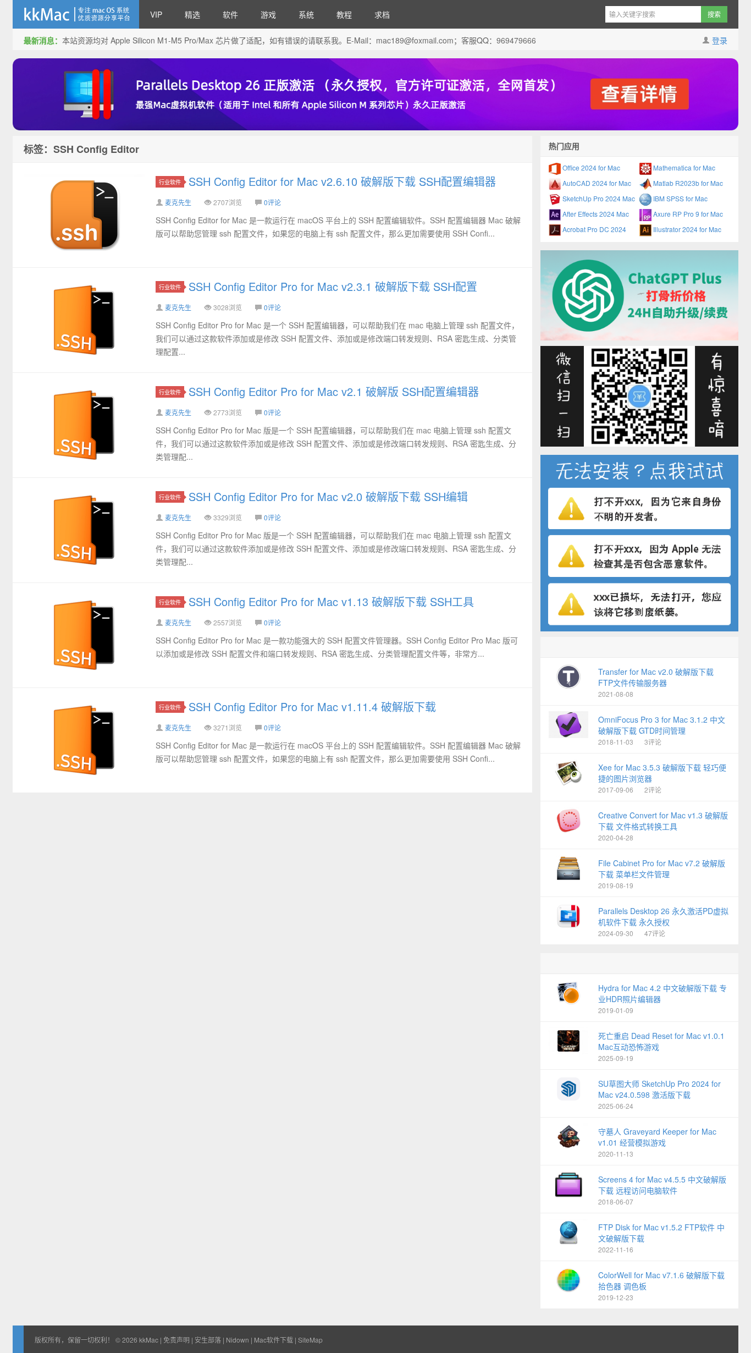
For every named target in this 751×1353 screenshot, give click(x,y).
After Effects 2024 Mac (595, 213)
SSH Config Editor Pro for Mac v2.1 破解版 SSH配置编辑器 (334, 391)
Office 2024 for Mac (590, 167)
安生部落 (208, 1339)
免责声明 (176, 1339)
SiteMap (310, 1339)
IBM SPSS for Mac (679, 198)
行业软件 (170, 182)
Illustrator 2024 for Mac (686, 229)
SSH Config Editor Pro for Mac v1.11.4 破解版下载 (312, 706)
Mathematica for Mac (683, 167)
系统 (306, 14)
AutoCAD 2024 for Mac (596, 183)
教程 (344, 14)
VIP (156, 14)
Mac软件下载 (273, 1339)
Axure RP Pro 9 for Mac (687, 213)
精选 (192, 14)
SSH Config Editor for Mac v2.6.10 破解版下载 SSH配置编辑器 (342, 181)
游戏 (268, 14)
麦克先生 (178, 202)
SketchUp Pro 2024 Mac (598, 198)
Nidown (237, 1339)
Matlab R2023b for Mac (687, 183)
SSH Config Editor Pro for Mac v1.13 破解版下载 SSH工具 (331, 601)
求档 (382, 14)
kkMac (76, 14)
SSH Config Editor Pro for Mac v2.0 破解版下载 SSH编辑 (328, 496)
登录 (719, 40)
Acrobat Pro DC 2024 (593, 229)
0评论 (272, 202)
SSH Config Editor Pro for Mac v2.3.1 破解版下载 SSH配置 (333, 286)
